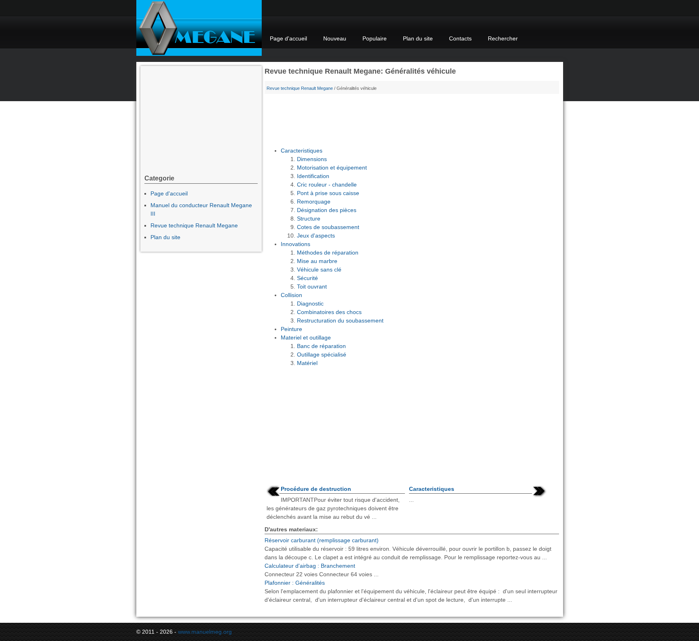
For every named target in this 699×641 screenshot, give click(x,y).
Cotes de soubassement (328, 227)
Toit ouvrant (312, 286)
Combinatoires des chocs (329, 312)
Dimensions (312, 159)
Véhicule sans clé (319, 269)
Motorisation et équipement (332, 167)
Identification (313, 176)
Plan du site (418, 38)
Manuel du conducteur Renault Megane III (201, 209)
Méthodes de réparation (327, 252)
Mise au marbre (317, 261)
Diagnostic (310, 303)
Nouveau (334, 38)
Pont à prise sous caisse (328, 193)
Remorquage (313, 201)
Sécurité (307, 278)
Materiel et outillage (306, 337)
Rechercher (503, 38)
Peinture (291, 329)
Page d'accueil (288, 38)
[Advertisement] (412, 122)
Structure (308, 218)
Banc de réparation (321, 346)
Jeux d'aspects (316, 235)
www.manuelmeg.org (205, 631)
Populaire (374, 38)
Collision (291, 295)
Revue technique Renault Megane (300, 88)
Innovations (295, 244)
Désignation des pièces (326, 210)
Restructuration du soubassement (340, 320)
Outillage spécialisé (321, 354)
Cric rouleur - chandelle (327, 184)
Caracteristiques (301, 150)
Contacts (460, 38)
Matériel (307, 363)
